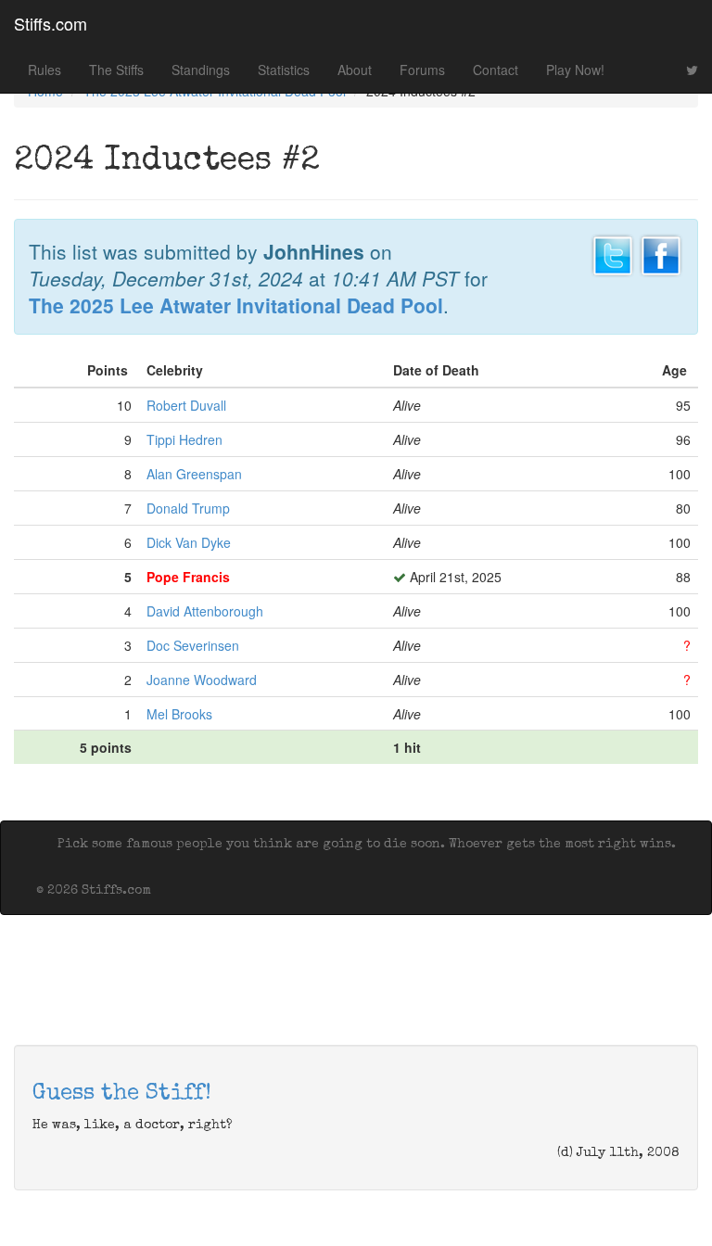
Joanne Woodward (201, 679)
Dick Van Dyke (188, 542)
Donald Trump (188, 508)
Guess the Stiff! (121, 1094)
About (354, 69)
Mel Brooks (179, 714)
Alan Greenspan (194, 473)
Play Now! (575, 69)
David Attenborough (204, 611)
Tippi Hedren (184, 439)
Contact (495, 69)
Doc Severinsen (192, 645)
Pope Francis (188, 576)
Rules (44, 69)
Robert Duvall (186, 405)
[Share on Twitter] (613, 253)
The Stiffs (116, 69)
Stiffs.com (50, 23)
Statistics (284, 69)
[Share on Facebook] (661, 253)
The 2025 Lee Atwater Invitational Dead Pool (236, 305)
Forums (422, 69)
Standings (201, 69)
